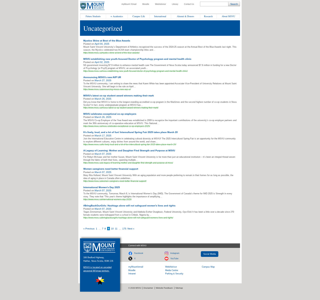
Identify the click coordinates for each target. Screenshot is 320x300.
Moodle (145, 4)
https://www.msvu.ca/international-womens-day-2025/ (107, 199)
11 (116, 228)
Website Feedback (164, 288)
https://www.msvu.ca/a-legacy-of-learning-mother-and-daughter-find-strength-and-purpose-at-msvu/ (128, 163)
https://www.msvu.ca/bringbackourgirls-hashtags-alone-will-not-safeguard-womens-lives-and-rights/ (128, 218)
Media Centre (171, 270)
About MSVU (228, 16)
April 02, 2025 (102, 62)
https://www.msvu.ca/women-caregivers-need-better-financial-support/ (114, 181)
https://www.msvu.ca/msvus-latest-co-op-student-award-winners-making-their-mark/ (120, 108)
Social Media (209, 254)
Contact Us (189, 4)
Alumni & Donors (185, 16)
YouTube (174, 258)
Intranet (132, 273)
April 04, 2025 (102, 43)
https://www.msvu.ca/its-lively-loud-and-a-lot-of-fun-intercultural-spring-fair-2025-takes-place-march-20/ (129, 144)
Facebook (138, 253)
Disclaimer (148, 288)
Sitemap (179, 288)
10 (112, 228)
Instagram (174, 253)
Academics (118, 16)
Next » (131, 228)
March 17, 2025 (103, 135)
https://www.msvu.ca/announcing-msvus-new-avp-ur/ (107, 89)
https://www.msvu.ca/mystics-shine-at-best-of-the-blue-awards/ (111, 53)
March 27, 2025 (103, 80)
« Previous (88, 228)
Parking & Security (174, 273)
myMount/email (135, 267)
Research (208, 16)
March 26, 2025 (103, 98)
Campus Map (208, 267)
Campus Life (138, 16)
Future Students (93, 16)
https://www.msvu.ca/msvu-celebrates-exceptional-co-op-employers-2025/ (116, 126)
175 (124, 228)
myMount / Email (129, 4)
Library (175, 4)
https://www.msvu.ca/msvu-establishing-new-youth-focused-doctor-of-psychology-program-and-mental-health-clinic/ (135, 71)
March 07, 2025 (103, 153)
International (160, 16)
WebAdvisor (160, 4)
